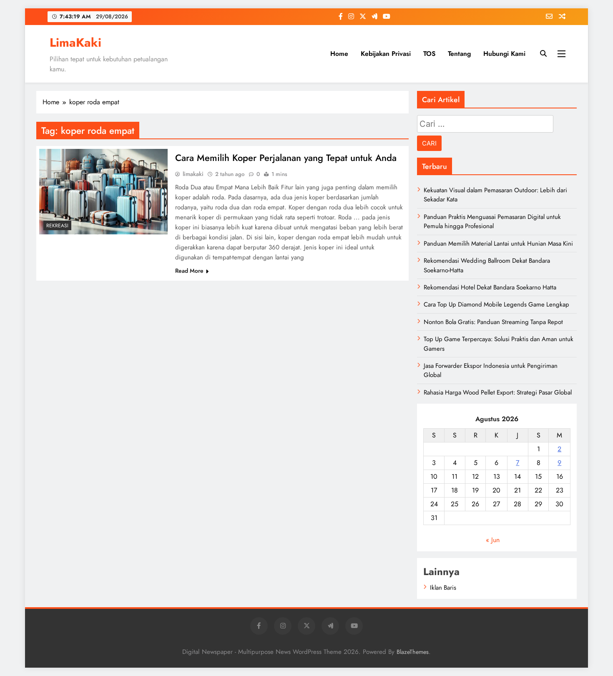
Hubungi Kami (504, 53)
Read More (189, 270)
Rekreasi (57, 225)
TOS (429, 53)
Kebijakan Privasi (386, 53)
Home (339, 53)
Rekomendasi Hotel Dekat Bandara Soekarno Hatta (490, 287)
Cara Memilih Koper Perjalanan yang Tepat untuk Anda (286, 157)
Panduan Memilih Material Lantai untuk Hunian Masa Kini (498, 243)
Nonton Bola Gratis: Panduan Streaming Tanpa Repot (493, 322)
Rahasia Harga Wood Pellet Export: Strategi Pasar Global (498, 392)
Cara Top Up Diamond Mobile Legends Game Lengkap (496, 304)
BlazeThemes (413, 652)
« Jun (493, 540)
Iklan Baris (443, 587)
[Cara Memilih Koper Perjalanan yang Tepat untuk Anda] (103, 191)
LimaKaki (75, 42)
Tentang (459, 53)
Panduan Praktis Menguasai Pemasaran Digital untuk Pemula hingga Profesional (492, 221)
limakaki (193, 174)
